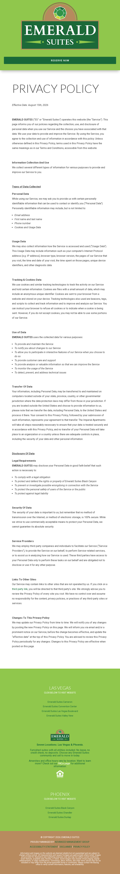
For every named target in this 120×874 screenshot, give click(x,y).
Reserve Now (60, 60)
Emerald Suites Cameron (60, 702)
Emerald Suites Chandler (60, 812)
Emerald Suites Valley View (60, 715)
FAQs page (64, 763)
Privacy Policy (81, 847)
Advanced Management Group (72, 842)
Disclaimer (66, 847)
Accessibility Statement (44, 847)
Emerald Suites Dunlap (60, 817)
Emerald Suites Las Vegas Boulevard (60, 711)
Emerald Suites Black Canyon (60, 808)
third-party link (20, 589)
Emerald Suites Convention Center (60, 706)
